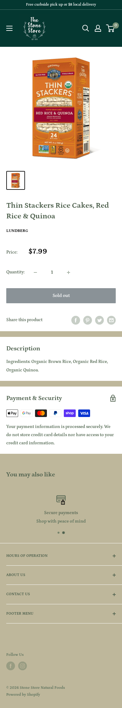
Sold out (61, 295)
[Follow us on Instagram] (22, 665)
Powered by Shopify (23, 695)
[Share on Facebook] (75, 320)
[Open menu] (9, 28)
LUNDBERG (17, 230)
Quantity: (15, 272)
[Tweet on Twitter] (99, 320)
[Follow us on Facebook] (10, 665)
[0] (110, 28)
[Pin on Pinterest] (87, 320)
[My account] (98, 28)
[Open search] (85, 28)
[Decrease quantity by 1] (35, 272)
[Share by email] (111, 320)
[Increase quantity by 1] (68, 272)
